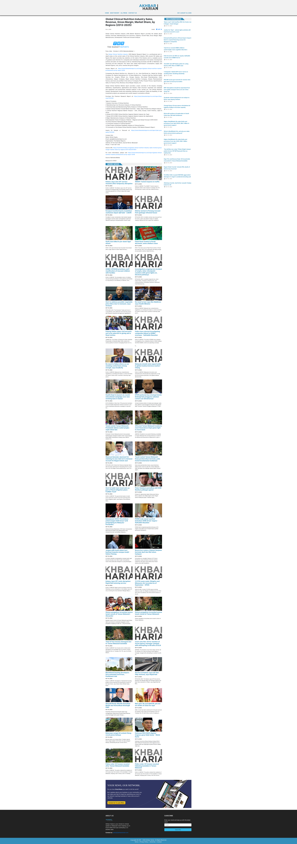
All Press (124, 13)
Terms (136, 842)
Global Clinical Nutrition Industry (118, 54)
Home (107, 13)
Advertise (152, 842)
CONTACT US (132, 13)
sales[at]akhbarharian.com (120, 832)
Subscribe (178, 829)
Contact (159, 842)
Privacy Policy (144, 842)
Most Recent (114, 13)
